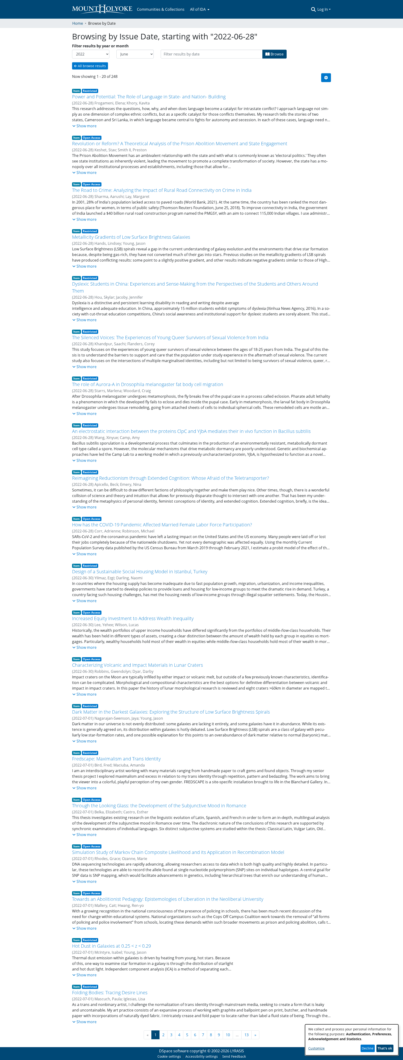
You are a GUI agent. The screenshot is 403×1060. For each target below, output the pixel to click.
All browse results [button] (91, 66)
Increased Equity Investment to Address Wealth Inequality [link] (133, 618)
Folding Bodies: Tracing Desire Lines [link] (109, 992)
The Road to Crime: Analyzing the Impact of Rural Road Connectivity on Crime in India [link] (162, 190)
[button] (313, 9)
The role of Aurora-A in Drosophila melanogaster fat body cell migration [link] (147, 384)
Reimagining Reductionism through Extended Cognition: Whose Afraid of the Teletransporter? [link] (170, 478)
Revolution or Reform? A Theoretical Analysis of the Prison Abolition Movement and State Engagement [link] (179, 143)
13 (246, 1034)
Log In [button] (323, 9)
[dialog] (351, 1039)
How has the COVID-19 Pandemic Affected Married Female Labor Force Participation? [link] (162, 524)
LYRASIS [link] (237, 1050)
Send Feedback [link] (234, 1056)
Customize (316, 1048)
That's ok (385, 1048)
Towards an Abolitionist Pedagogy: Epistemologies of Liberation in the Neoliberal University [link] (167, 899)
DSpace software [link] (174, 1050)
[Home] (102, 9)
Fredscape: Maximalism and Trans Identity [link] (116, 759)
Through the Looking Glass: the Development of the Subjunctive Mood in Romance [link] (159, 805)
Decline (367, 1048)
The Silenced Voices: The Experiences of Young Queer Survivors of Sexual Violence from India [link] (170, 337)
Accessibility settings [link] (201, 1056)
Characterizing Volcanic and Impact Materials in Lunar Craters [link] (137, 665)
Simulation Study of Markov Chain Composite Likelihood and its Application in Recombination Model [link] (178, 852)
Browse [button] (277, 54)
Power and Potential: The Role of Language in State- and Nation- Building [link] (149, 96)
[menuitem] (199, 9)
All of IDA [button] (198, 9)
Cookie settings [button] (169, 1056)
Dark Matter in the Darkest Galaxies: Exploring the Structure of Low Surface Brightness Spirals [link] (171, 712)
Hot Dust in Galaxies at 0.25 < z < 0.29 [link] (111, 946)
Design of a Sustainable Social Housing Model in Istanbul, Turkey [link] (139, 571)
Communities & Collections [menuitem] (160, 9)
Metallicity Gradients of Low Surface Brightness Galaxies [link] (131, 237)
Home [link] (77, 23)
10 (228, 1034)
